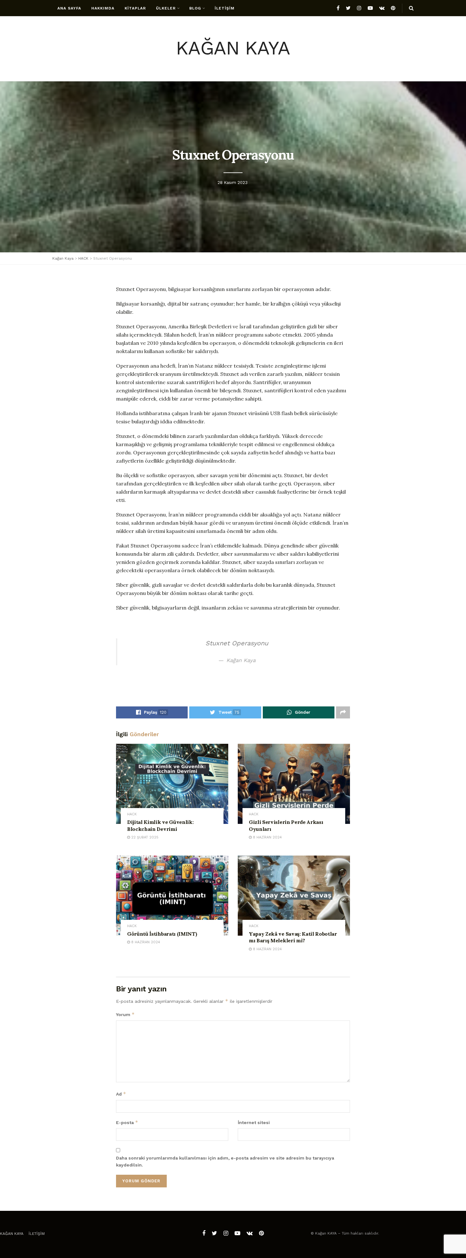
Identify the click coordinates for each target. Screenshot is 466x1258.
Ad (121, 1094)
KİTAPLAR (135, 8)
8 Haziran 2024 (267, 837)
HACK (132, 814)
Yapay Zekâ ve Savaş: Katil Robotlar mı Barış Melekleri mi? (293, 937)
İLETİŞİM (225, 8)
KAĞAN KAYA (233, 49)
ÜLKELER (166, 8)
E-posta (127, 1122)
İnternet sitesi (254, 1122)
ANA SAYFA (69, 8)
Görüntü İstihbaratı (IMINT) (162, 934)
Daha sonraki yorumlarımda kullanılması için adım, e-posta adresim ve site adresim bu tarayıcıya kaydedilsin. (225, 1161)
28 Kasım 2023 (232, 182)
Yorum (125, 1014)
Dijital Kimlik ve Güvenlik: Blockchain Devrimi (160, 825)
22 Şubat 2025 (144, 837)
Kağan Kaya (11, 1233)
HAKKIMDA (102, 8)
